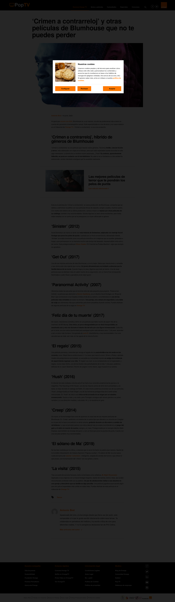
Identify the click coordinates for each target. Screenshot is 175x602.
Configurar (65, 89)
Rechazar (84, 89)
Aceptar (112, 89)
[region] (88, 76)
